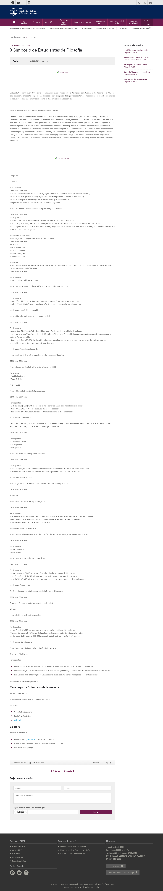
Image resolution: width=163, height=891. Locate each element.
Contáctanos (114, 866)
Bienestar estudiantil (133, 22)
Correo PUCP (17, 850)
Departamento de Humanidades (73, 846)
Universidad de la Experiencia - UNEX (75, 850)
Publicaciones (87, 28)
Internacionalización (82, 22)
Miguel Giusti (29, 739)
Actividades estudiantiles (105, 28)
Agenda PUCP (17, 857)
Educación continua (100, 22)
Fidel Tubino (19, 720)
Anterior (56, 771)
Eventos (32, 37)
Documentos (123, 28)
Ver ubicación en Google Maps (122, 872)
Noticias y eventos (147, 22)
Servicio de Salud (19, 861)
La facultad (24, 22)
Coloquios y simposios (20, 45)
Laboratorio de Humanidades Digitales (63, 28)
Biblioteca (16, 854)
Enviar (96, 812)
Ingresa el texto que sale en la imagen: (29, 807)
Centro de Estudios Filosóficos (72, 854)
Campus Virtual (18, 846)
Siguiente (68, 771)
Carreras (36, 22)
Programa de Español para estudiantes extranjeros (27, 28)
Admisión (49, 22)
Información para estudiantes (63, 22)
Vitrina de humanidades (140, 28)
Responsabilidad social (117, 22)
